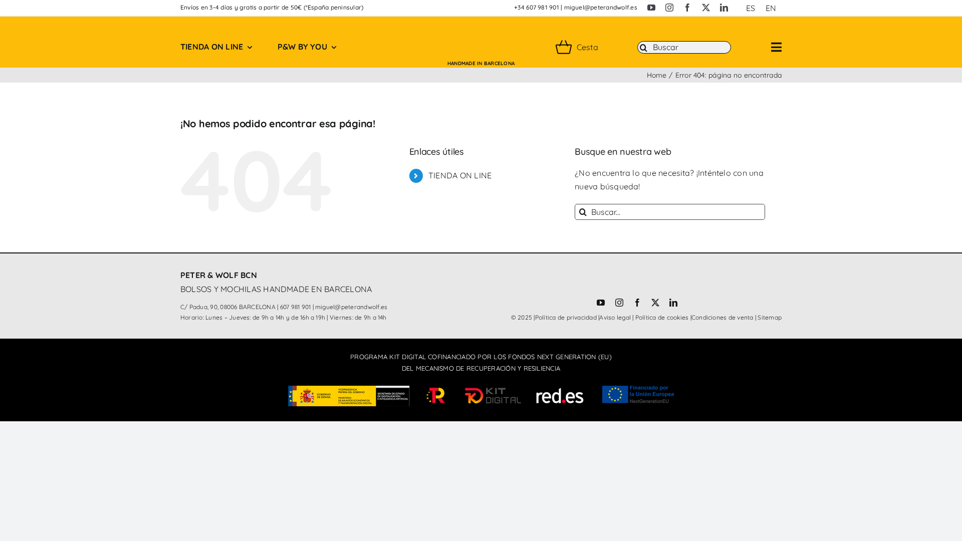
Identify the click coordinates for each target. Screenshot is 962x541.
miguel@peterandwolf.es (600, 7)
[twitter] (706, 8)
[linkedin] (724, 8)
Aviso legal (615, 317)
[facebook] (687, 8)
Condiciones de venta (722, 317)
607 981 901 (295, 307)
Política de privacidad (566, 317)
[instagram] (669, 8)
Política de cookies (662, 317)
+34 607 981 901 (536, 7)
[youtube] (651, 8)
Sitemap (770, 317)
